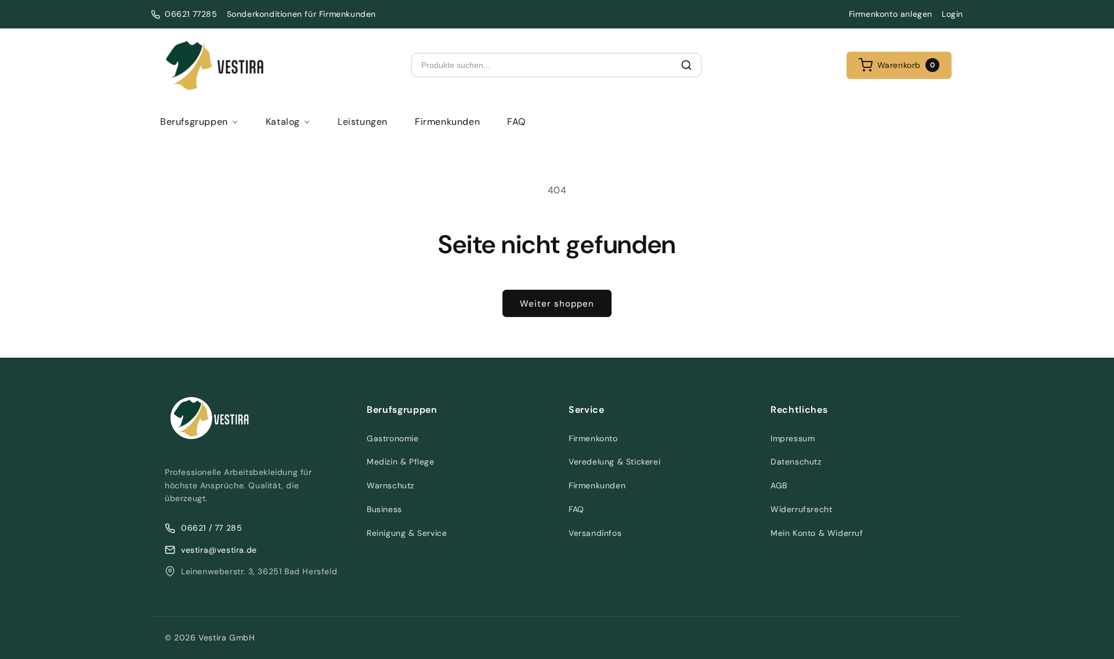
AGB (779, 485)
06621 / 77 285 (211, 528)
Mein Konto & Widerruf (817, 533)
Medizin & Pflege (401, 461)
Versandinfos (595, 533)
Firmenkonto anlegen (890, 14)
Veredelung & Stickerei (614, 461)
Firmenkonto (593, 438)
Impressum (793, 438)
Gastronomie (393, 438)
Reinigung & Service (407, 533)
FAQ (516, 122)
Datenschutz (796, 461)
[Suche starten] (686, 65)
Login (952, 14)
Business (384, 509)
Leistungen (363, 122)
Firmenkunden (447, 122)
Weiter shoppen (557, 303)
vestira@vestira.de (219, 550)
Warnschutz (390, 485)
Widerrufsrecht (801, 509)
